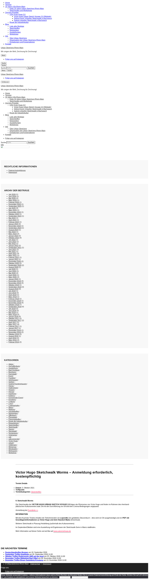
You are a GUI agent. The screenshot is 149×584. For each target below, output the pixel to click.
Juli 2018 (12, 309)
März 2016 (13, 340)
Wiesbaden (13, 449)
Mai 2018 (12, 312)
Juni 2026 (12, 196)
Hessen (12, 390)
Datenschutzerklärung (17, 170)
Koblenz (12, 396)
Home (7, 3)
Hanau (11, 386)
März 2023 (13, 234)
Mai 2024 (12, 218)
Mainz (11, 407)
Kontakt (8, 44)
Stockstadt (13, 431)
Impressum (13, 172)
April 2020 (12, 275)
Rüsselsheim (14, 423)
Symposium (13, 433)
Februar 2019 (14, 299)
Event (11, 376)
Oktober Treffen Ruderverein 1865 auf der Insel (24, 556)
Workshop (12, 453)
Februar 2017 (14, 326)
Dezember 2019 (15, 281)
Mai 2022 (12, 244)
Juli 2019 (12, 291)
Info (6, 36)
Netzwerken (14, 30)
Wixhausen (13, 451)
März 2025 (13, 210)
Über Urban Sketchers (18, 38)
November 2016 (15, 332)
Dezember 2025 (15, 204)
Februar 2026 (14, 202)
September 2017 (15, 320)
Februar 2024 (14, 222)
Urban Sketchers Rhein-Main (12, 48)
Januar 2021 (13, 259)
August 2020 (13, 267)
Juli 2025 (12, 208)
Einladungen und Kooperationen (22, 42)
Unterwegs (13, 435)
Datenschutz (35, 564)
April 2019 (12, 295)
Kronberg (12, 400)
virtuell (11, 443)
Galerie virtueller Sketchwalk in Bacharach (30, 20)
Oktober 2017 (14, 318)
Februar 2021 (14, 257)
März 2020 (13, 277)
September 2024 (15, 216)
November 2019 (15, 283)
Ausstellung (13, 368)
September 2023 (15, 228)
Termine (8, 5)
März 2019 (13, 297)
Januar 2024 (13, 224)
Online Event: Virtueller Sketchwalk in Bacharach (33, 18)
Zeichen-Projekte (12, 12)
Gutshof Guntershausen (18, 384)
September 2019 (15, 287)
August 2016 (13, 336)
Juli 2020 (12, 269)
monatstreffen (14, 411)
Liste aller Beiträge (17, 26)
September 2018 (15, 307)
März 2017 (13, 324)
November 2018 (15, 303)
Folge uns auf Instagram (14, 59)
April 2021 (12, 253)
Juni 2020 (12, 271)
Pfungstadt (13, 417)
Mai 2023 (12, 232)
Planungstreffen (15, 419)
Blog (7, 24)
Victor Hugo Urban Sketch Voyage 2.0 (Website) (32, 16)
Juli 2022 (12, 240)
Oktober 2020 (14, 263)
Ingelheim (12, 394)
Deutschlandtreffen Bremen (16, 552)
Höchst (11, 392)
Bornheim (12, 372)
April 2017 (12, 322)
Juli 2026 (12, 194)
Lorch (11, 404)
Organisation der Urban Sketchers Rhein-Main (27, 40)
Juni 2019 (12, 293)
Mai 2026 (12, 198)
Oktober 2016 (14, 334)
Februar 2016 (14, 342)
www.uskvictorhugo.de (62, 531)
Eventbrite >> (33, 510)
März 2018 (13, 314)
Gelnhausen (13, 380)
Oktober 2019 (14, 285)
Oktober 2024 (14, 214)
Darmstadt (12, 374)
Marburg (12, 409)
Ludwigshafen (14, 405)
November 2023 (15, 226)
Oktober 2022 (14, 238)
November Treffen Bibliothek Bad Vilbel (21, 558)
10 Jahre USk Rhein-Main (15, 7)
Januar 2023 (13, 236)
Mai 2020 (12, 273)
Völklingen (13, 445)
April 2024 (12, 220)
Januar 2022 (13, 246)
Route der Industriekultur (19, 22)
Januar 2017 (13, 328)
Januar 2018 (13, 316)
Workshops (14, 34)
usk (10, 437)
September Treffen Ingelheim (17, 554)
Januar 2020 (13, 279)
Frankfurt (12, 378)
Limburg (12, 402)
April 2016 (12, 338)
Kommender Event (16, 398)
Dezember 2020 (15, 261)
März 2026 (13, 200)
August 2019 (13, 289)
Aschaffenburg (14, 366)
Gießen (11, 382)
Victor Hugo (13, 441)
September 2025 (15, 206)
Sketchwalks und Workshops (21, 10)
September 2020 (15, 265)
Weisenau (12, 447)
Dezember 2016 (15, 330)
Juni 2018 (12, 311)
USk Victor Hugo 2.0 (17, 14)
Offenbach (12, 415)
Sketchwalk (13, 427)
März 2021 (13, 255)
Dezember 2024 (15, 212)
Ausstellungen (15, 32)
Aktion (11, 364)
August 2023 (13, 230)
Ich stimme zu (65, 577)
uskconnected (14, 439)
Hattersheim (13, 388)
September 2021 (15, 248)
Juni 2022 (12, 242)
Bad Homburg (14, 370)
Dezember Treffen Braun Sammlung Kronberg (24, 560)
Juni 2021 (12, 249)
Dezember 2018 (15, 301)
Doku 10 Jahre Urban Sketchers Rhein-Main (27, 9)
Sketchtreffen (15, 28)
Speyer (11, 429)
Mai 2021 (12, 251)
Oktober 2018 (14, 305)
